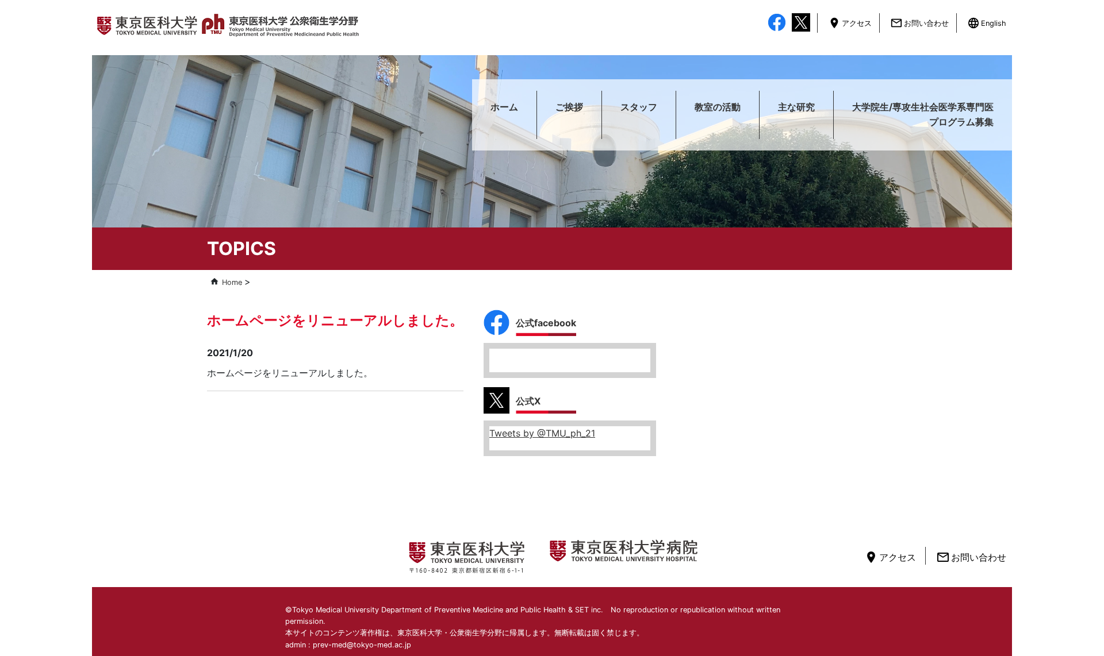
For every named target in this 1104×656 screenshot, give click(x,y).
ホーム (504, 107)
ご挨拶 (569, 107)
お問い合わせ (920, 23)
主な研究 (796, 107)
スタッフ (638, 107)
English (987, 23)
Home (232, 282)
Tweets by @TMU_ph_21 (542, 433)
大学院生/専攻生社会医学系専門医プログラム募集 (923, 114)
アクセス (850, 23)
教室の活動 (718, 107)
